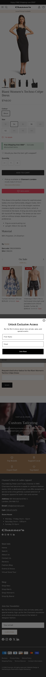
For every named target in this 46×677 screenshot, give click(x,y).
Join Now (23, 351)
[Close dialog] (44, 320)
